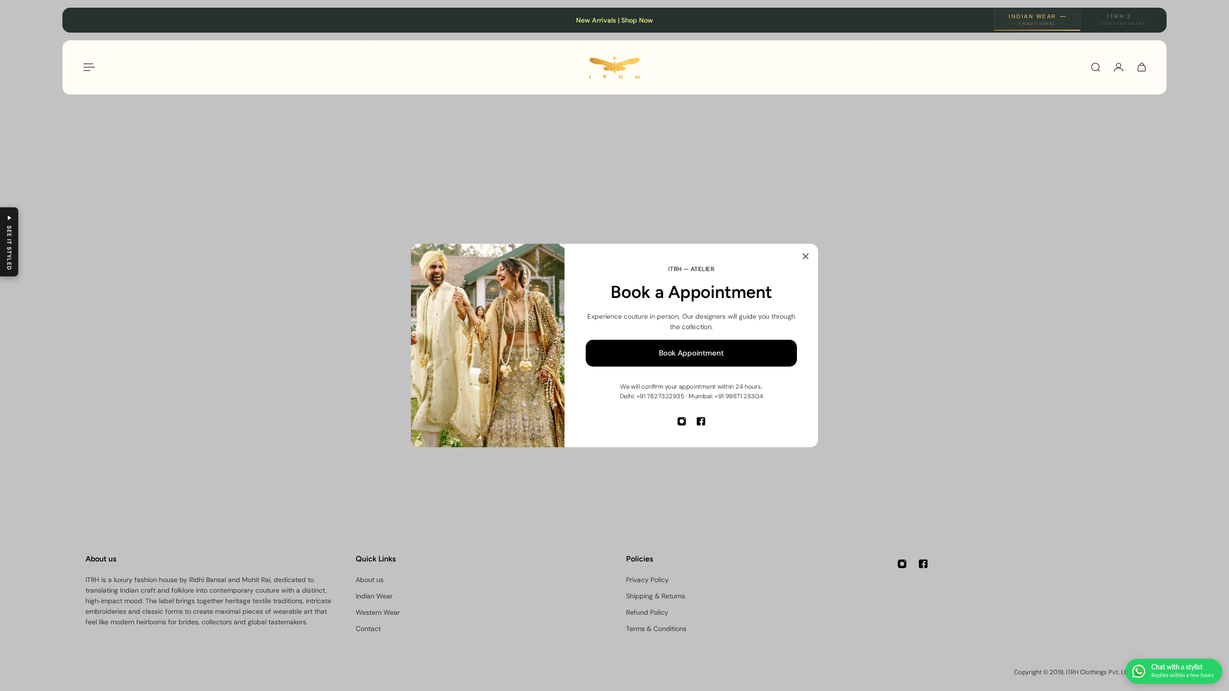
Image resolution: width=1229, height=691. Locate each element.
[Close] (805, 256)
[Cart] (1141, 67)
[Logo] (614, 67)
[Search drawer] (1095, 67)
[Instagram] (682, 421)
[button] (9, 241)
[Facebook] (701, 421)
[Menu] (87, 67)
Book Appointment (691, 353)
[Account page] (1118, 67)
